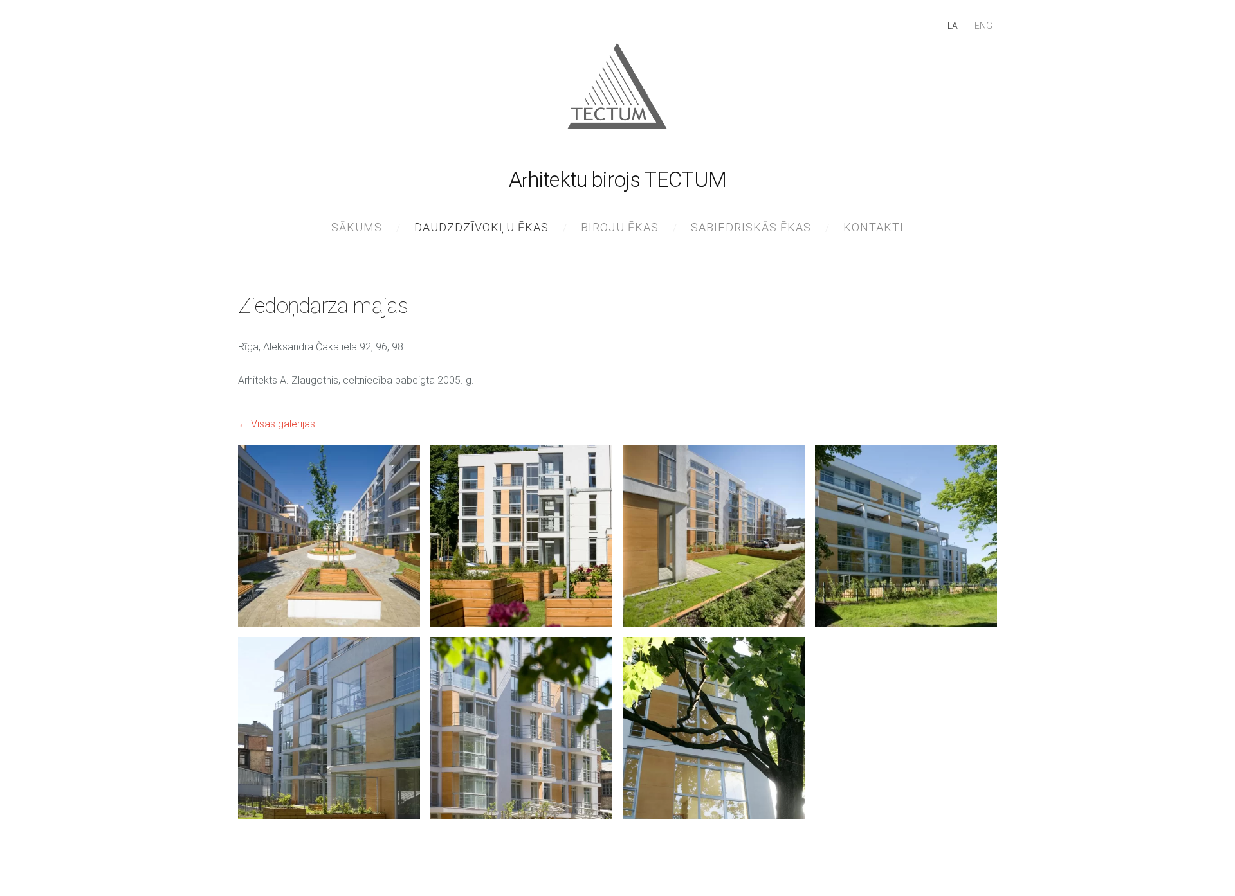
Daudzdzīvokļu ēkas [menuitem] (481, 227)
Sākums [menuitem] (356, 227)
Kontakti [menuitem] (873, 227)
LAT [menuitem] (955, 26)
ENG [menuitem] (983, 26)
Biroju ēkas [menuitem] (620, 227)
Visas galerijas (283, 424)
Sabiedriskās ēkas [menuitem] (751, 227)
